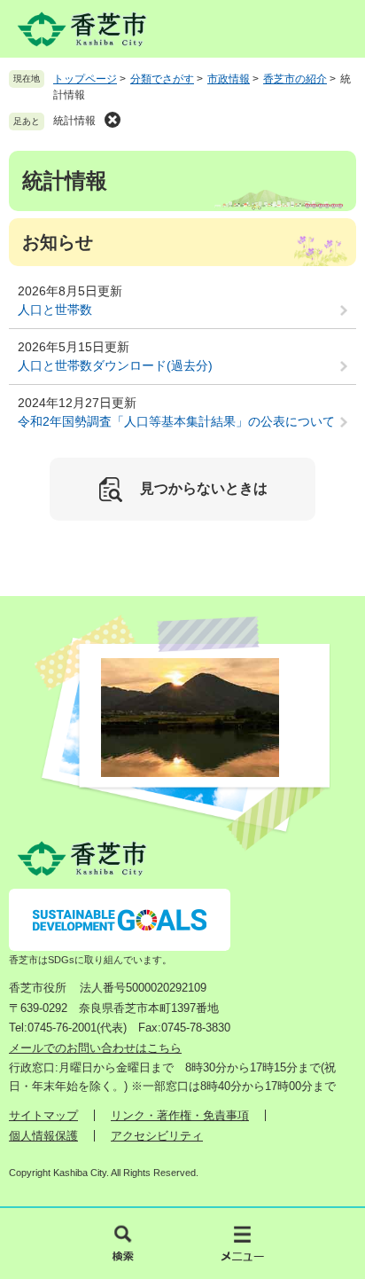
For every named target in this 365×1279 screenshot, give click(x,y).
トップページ (85, 79)
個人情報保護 (43, 1135)
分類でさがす (162, 79)
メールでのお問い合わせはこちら (95, 1048)
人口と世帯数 (55, 309)
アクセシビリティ (157, 1135)
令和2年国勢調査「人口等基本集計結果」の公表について (176, 421)
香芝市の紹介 (295, 79)
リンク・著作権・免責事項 (180, 1115)
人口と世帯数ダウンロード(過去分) (115, 365)
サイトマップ (43, 1115)
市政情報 (228, 79)
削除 (112, 120)
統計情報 (74, 120)
